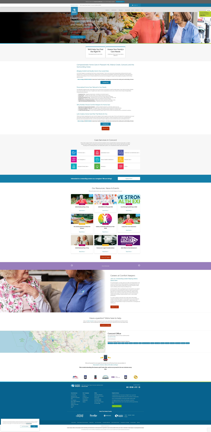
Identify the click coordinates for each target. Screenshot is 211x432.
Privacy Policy (73, 422)
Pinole (119, 343)
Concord (152, 343)
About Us (107, 10)
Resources (121, 10)
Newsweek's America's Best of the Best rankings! (105, 364)
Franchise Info (96, 397)
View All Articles (117, 406)
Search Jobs (115, 306)
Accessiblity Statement (98, 394)
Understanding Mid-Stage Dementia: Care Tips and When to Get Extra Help (125, 396)
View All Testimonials (105, 265)
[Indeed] (137, 387)
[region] (20, 425)
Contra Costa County (146, 343)
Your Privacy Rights (97, 400)
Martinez (130, 343)
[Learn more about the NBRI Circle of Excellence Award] (136, 378)
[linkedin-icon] (130, 387)
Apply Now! (129, 178)
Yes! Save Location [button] (119, 1)
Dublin (140, 343)
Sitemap (84, 401)
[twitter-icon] (134, 387)
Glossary (72, 405)
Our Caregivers (73, 400)
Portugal (125, 416)
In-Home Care (73, 394)
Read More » (82, 210)
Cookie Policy (85, 400)
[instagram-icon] (129, 387)
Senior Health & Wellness (75, 401)
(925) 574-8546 (90, 321)
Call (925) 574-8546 (74, 5)
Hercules (187, 343)
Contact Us (137, 10)
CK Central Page (97, 403)
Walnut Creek (178, 343)
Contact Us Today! (78, 37)
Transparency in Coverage (125, 422)
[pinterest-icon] (132, 387)
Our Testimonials (86, 397)
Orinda (123, 343)
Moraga (126, 343)
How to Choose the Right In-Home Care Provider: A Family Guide (123, 398)
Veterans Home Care (74, 404)
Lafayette (183, 343)
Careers (132, 10)
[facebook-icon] (127, 387)
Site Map (138, 422)
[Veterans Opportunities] (75, 378)
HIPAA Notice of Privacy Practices (82, 422)
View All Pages (105, 257)
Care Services (113, 10)
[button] (108, 10)
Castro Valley (157, 343)
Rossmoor (162, 343)
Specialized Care (74, 396)
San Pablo (167, 343)
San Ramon (172, 343)
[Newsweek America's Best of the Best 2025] (95, 378)
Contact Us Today (105, 325)
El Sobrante (136, 343)
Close (209, 10)
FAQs (72, 407)
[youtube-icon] (136, 387)
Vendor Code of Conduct (98, 396)
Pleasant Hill (110, 343)
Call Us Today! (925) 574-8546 (96, 29)
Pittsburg (115, 343)
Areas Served (127, 10)
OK (34, 426)
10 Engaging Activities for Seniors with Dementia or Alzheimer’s (123, 400)
